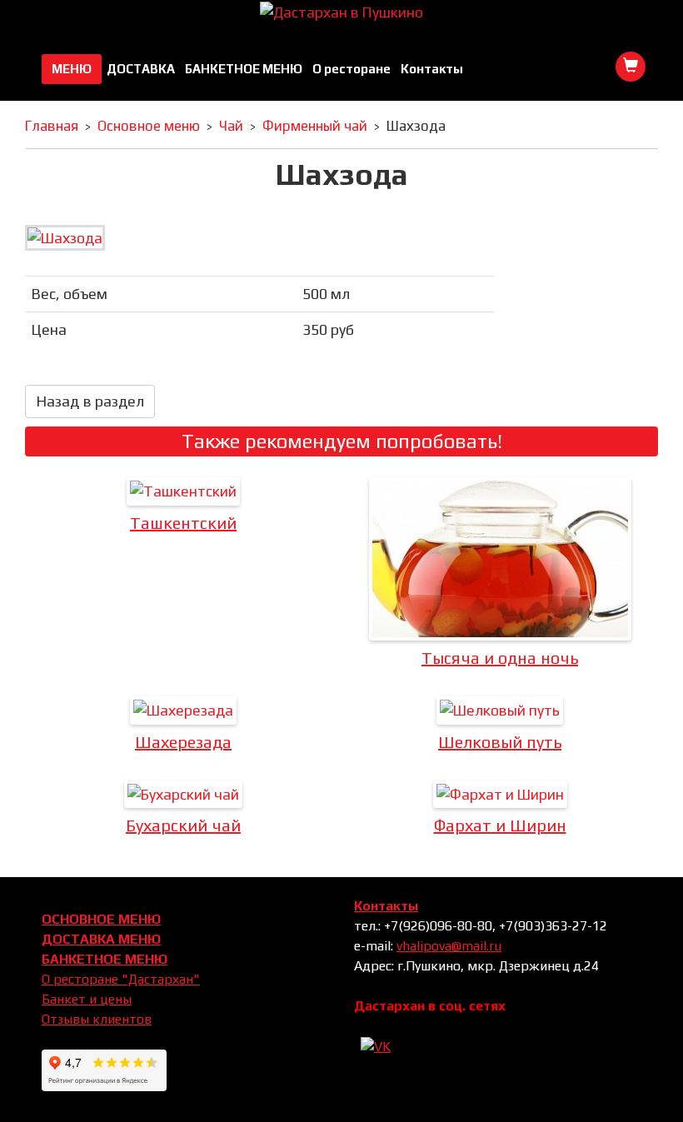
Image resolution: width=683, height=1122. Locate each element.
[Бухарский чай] (183, 794)
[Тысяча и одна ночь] (500, 559)
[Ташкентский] (183, 491)
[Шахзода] (65, 236)
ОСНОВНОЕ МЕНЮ (101, 919)
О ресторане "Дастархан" (121, 979)
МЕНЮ (72, 69)
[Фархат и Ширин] (500, 794)
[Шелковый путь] (500, 710)
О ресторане (351, 69)
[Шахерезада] (183, 710)
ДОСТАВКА (141, 69)
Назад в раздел (90, 401)
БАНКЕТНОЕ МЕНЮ (243, 69)
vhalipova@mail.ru (448, 946)
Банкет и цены (87, 999)
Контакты (432, 69)
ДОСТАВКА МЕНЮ (101, 939)
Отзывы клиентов (97, 1019)
